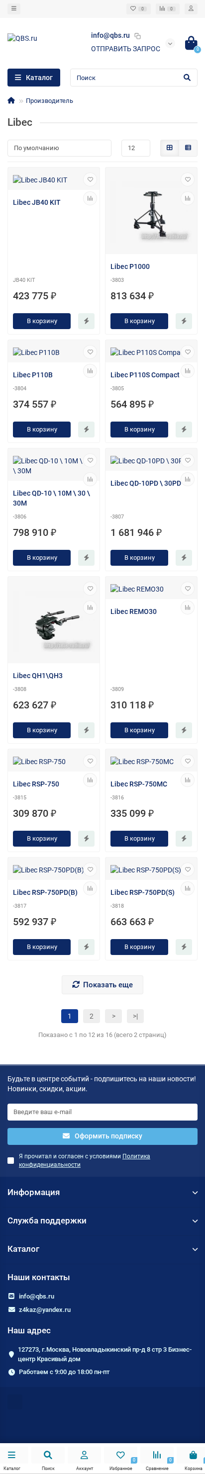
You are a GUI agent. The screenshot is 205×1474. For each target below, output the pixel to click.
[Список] (188, 148)
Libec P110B (33, 375)
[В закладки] (90, 179)
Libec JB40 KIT (37, 202)
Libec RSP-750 (36, 784)
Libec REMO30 (133, 611)
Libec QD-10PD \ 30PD (145, 483)
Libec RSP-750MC (138, 784)
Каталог (23, 1249)
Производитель (49, 100)
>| (135, 1016)
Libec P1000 (130, 266)
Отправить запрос (125, 49)
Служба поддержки (47, 1220)
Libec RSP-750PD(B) (45, 892)
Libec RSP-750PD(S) (142, 892)
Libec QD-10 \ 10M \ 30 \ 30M (51, 498)
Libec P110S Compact (145, 375)
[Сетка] (169, 148)
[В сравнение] (90, 198)
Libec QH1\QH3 (38, 676)
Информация (33, 1192)
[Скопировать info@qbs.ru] (137, 35)
